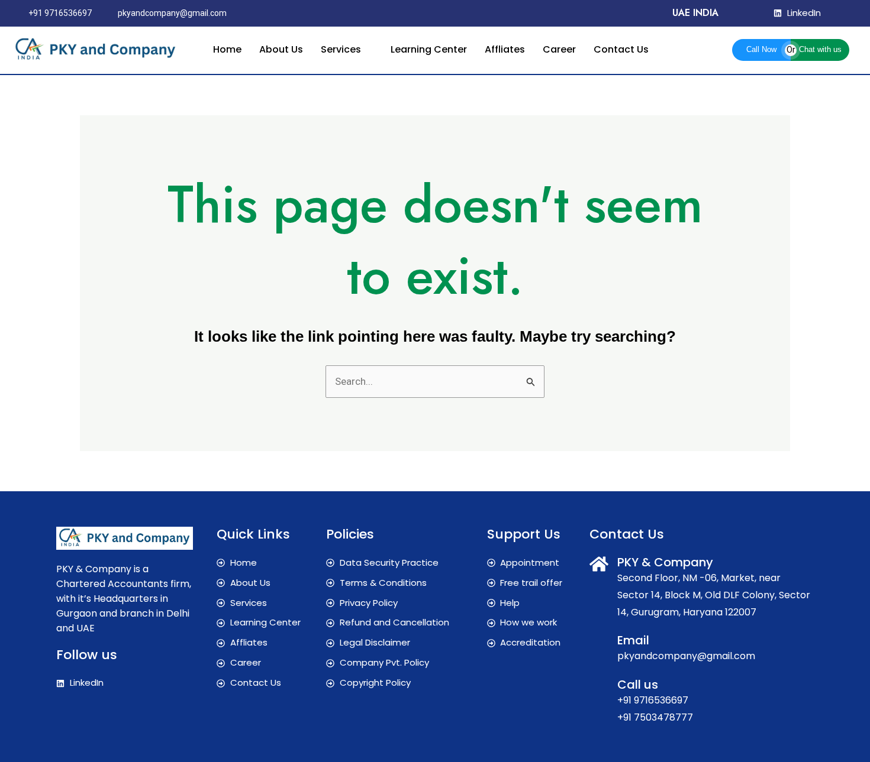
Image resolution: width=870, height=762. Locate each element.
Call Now (761, 49)
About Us (281, 49)
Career (559, 49)
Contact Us (621, 49)
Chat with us (820, 49)
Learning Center (429, 49)
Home (227, 49)
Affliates (505, 49)
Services (341, 49)
